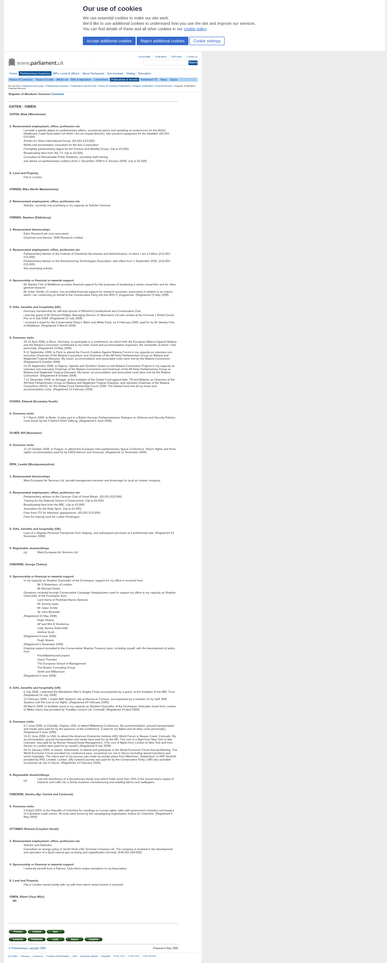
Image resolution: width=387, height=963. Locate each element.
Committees (101, 79)
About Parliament (93, 73)
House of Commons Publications (115, 86)
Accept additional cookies (109, 41)
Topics (174, 79)
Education (144, 73)
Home (13, 73)
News (163, 79)
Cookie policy (133, 956)
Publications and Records (83, 86)
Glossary (25, 956)
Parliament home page (33, 86)
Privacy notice (119, 956)
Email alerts (161, 56)
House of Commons (21, 79)
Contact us (192, 56)
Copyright (105, 956)
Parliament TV (149, 79)
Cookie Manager (149, 956)
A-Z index (13, 956)
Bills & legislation (81, 79)
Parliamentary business (35, 73)
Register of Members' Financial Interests (153, 86)
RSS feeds (177, 56)
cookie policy (195, 29)
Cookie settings (207, 41)
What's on (62, 79)
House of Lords (44, 79)
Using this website (89, 956)
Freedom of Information (57, 956)
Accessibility (144, 56)
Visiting (130, 73)
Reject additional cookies (162, 41)
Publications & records (124, 79)
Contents (57, 94)
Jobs (74, 956)
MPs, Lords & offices (66, 73)
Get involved (115, 73)
